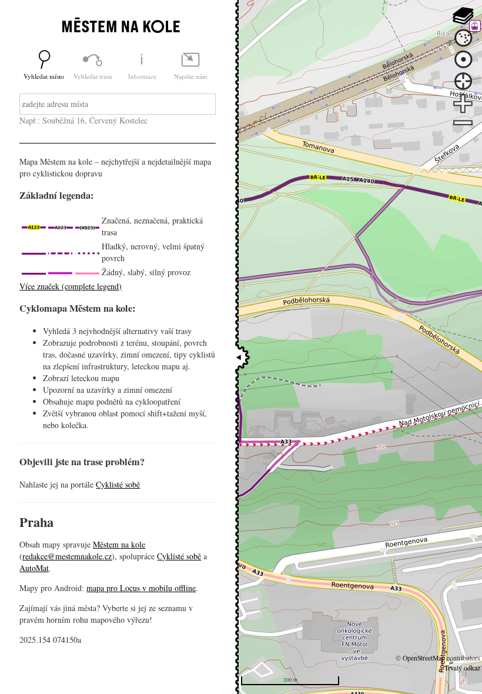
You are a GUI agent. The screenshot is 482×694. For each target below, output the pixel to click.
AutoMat (34, 567)
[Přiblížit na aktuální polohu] (463, 81)
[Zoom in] (463, 104)
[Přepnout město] (463, 38)
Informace (142, 76)
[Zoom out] (463, 124)
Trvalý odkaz (462, 667)
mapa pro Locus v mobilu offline (141, 587)
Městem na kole (119, 544)
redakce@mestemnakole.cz (67, 556)
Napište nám (190, 76)
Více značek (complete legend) (70, 286)
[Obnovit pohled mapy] (463, 60)
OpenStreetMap (424, 657)
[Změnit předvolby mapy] (463, 15)
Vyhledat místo (44, 76)
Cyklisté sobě (118, 484)
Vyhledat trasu (92, 76)
